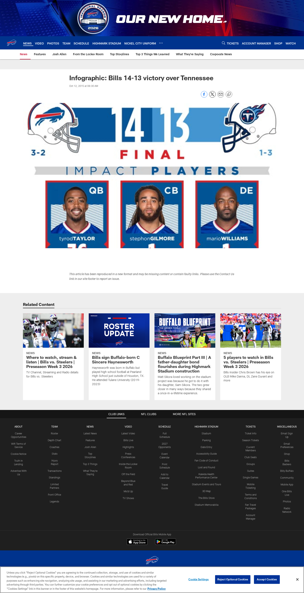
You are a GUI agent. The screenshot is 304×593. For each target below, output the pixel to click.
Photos (287, 501)
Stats (54, 453)
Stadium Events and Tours (206, 484)
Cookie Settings (198, 579)
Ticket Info (250, 433)
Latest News (90, 433)
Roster (54, 433)
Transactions (55, 470)
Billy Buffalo (287, 470)
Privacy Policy (156, 588)
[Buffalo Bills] (152, 561)
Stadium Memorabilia (206, 504)
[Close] (297, 579)
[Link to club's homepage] (12, 43)
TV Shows (128, 498)
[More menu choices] (161, 43)
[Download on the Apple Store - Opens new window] (137, 542)
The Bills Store (206, 497)
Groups (251, 463)
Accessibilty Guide (206, 453)
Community (287, 477)
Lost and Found (206, 467)
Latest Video (128, 433)
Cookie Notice (18, 453)
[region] (152, 580)
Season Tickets (250, 440)
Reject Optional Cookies (232, 579)
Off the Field (128, 474)
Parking (206, 440)
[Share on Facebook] (204, 96)
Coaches (54, 447)
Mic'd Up (128, 491)
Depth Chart (54, 440)
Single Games (250, 477)
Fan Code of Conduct (206, 460)
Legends (54, 501)
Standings (54, 477)
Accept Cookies (267, 579)
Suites (250, 470)
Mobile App (287, 484)
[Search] (223, 43)
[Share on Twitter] (212, 96)
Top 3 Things (90, 463)
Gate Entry (206, 447)
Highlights (128, 447)
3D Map (206, 491)
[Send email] (220, 96)
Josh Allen (90, 447)
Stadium (206, 433)
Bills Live (128, 440)
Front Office (54, 494)
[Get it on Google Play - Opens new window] (166, 544)
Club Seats (250, 457)
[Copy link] (229, 94)
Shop (287, 453)
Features (90, 440)
